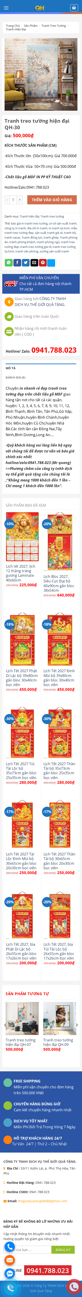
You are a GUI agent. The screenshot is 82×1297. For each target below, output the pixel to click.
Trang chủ (13, 26)
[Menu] (6, 7)
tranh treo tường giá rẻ (35, 247)
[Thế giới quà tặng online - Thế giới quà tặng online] (39, 8)
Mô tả (10, 368)
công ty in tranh (15, 228)
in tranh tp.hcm (59, 228)
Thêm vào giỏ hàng (52, 199)
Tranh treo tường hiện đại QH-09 (58, 1042)
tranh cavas (12, 237)
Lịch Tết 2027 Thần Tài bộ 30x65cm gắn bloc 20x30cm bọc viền (59, 861)
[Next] (76, 1033)
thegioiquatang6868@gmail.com (42, 1201)
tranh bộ (70, 233)
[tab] (41, 368)
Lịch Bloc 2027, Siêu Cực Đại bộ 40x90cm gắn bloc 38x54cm (59, 583)
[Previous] (5, 1033)
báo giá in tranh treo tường (29, 223)
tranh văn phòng (26, 251)
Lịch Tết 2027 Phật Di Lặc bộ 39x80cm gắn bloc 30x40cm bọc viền (22, 678)
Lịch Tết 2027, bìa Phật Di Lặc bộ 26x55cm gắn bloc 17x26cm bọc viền (21, 951)
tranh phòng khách (22, 242)
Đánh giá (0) (15, 377)
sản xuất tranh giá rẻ (49, 233)
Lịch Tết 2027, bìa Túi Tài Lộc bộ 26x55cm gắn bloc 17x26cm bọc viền (59, 951)
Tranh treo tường (53, 26)
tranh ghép (51, 237)
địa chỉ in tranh (37, 228)
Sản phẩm (31, 26)
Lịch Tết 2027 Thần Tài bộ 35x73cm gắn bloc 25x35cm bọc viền (59, 771)
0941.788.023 (54, 350)
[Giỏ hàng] (74, 8)
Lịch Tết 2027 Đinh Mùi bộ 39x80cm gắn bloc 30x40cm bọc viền (59, 678)
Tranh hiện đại (16, 29)
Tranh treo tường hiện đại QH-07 (21, 1042)
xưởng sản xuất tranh (54, 251)
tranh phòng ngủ (48, 242)
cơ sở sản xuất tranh (63, 223)
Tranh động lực (32, 237)
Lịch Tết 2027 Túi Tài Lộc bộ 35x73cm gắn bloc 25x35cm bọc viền (21, 771)
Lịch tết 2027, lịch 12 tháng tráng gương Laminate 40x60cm (20, 573)
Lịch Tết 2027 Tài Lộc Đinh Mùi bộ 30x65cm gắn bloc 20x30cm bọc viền (21, 861)
